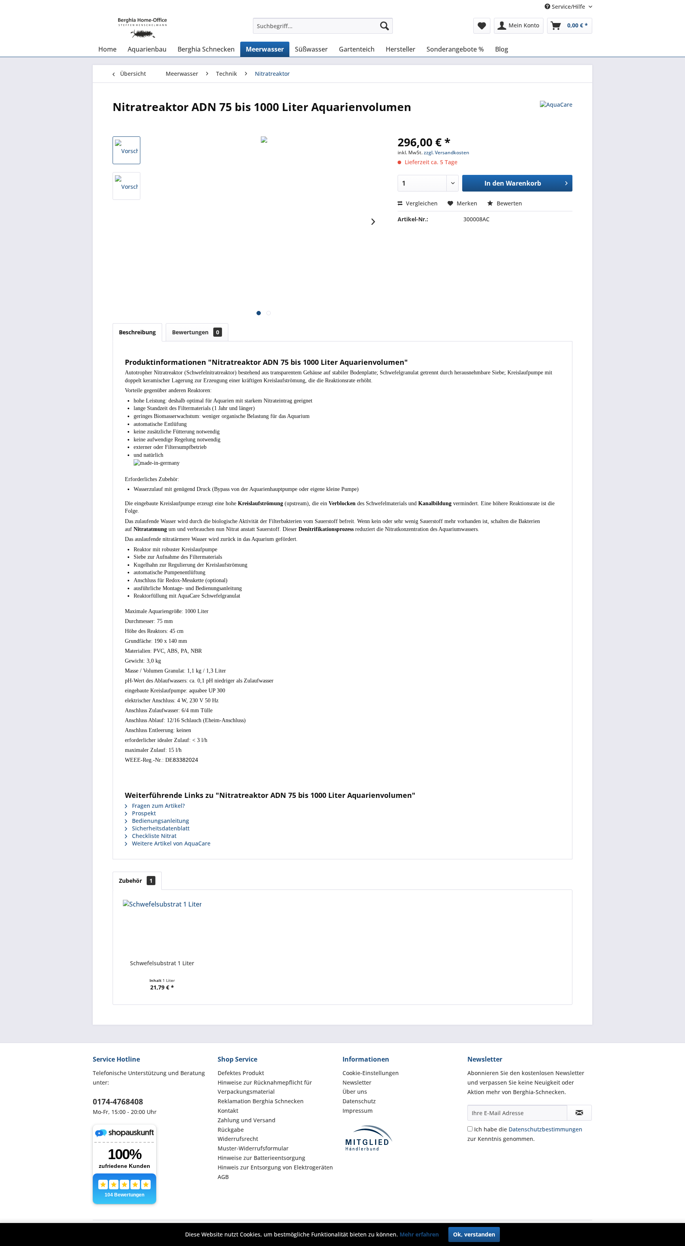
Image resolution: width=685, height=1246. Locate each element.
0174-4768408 (118, 1101)
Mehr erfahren (419, 1234)
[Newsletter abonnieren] (579, 1113)
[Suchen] (384, 26)
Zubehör (136, 880)
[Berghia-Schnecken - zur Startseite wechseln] (132, 28)
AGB (223, 1177)
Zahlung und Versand (247, 1120)
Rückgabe (231, 1129)
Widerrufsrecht (238, 1138)
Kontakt (228, 1110)
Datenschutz (359, 1101)
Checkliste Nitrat (153, 836)
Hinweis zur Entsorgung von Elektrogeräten (275, 1167)
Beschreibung (137, 332)
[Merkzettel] (481, 26)
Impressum (357, 1110)
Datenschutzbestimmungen (545, 1129)
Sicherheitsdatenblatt (159, 828)
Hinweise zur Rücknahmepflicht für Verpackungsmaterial (265, 1087)
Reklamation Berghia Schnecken (261, 1101)
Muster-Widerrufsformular (253, 1148)
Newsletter (356, 1082)
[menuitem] (323, 26)
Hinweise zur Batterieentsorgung (261, 1158)
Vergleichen (421, 203)
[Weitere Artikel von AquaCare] (556, 114)
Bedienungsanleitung (159, 820)
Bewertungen (195, 332)
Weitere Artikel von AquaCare (170, 843)
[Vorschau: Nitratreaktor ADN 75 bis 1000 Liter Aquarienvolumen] (126, 150)
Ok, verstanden (474, 1234)
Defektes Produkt (241, 1073)
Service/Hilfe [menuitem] (568, 6)
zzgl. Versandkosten (446, 152)
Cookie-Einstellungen (370, 1073)
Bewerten (508, 203)
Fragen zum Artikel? (157, 805)
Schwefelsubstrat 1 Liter (162, 963)
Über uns (354, 1091)
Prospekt (143, 813)
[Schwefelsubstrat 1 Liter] (162, 927)
